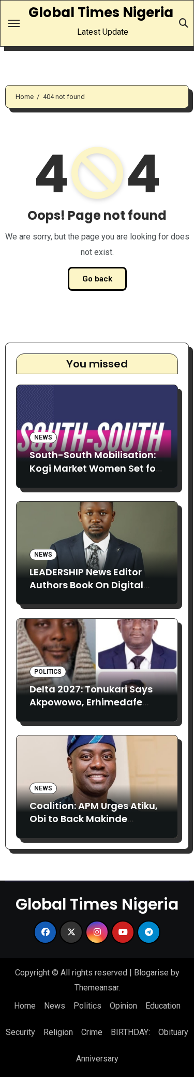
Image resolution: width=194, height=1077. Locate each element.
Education (163, 1006)
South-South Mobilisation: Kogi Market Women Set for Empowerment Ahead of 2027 (94, 474)
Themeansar (96, 988)
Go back (97, 279)
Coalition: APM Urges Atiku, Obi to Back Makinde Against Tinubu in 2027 (93, 818)
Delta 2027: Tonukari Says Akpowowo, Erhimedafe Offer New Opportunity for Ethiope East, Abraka (91, 709)
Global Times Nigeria (100, 12)
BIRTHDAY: (130, 1032)
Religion (58, 1032)
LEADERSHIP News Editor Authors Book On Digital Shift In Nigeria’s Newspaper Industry (96, 591)
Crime (91, 1032)
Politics (48, 671)
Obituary (173, 1032)
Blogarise (151, 972)
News (43, 437)
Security (20, 1032)
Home (25, 1006)
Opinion (123, 1006)
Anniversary (97, 1059)
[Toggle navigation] (14, 23)
